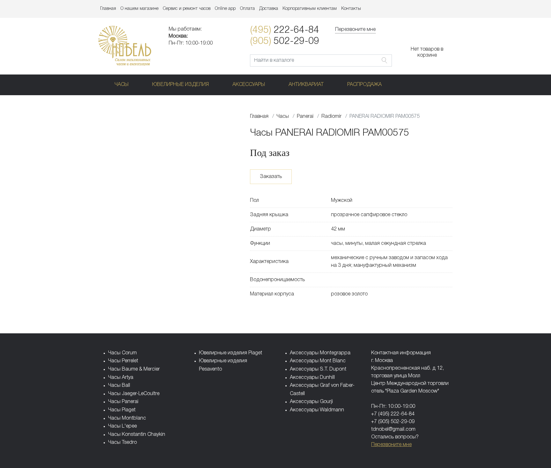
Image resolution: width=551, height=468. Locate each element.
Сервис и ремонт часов (186, 9)
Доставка (268, 9)
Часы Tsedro (122, 442)
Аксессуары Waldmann (317, 410)
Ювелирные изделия (180, 84)
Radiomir (331, 116)
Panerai (305, 116)
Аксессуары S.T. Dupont (318, 369)
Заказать (271, 176)
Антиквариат (306, 84)
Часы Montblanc (127, 418)
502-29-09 (284, 41)
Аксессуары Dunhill (312, 377)
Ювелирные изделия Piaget (230, 353)
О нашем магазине (139, 9)
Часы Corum (122, 353)
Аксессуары (248, 84)
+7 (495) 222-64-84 (393, 414)
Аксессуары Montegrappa (320, 353)
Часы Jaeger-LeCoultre (133, 394)
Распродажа (364, 84)
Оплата (247, 9)
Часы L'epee (122, 426)
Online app (225, 9)
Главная (108, 9)
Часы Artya (120, 377)
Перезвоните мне (355, 29)
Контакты (351, 9)
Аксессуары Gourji (311, 402)
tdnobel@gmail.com (393, 429)
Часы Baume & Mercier (134, 369)
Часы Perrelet (123, 361)
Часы (121, 84)
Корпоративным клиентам (310, 9)
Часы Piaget (122, 410)
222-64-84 (284, 30)
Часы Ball (119, 385)
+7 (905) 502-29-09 (393, 422)
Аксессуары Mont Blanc (318, 361)
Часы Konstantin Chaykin (136, 434)
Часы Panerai (123, 402)
